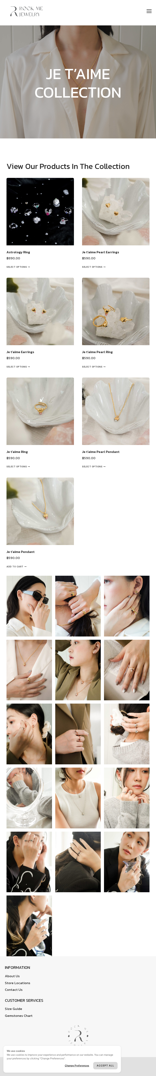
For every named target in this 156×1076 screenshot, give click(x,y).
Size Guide (13, 1008)
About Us (12, 976)
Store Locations (17, 983)
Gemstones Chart (18, 1015)
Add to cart (14, 566)
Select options (16, 267)
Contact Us (14, 989)
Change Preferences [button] (77, 1065)
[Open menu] (149, 11)
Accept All (105, 1065)
